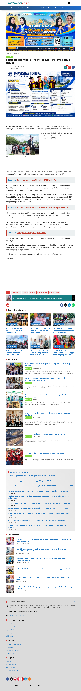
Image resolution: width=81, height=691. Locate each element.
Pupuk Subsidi (55, 292)
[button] (65, 3)
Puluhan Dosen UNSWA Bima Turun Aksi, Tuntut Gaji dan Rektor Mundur (40, 330)
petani (26, 292)
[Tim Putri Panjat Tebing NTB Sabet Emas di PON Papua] (14, 456)
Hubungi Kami (11, 664)
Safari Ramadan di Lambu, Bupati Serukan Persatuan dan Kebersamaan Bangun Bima (45, 379)
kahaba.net (14, 66)
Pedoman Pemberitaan (13, 644)
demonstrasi (16, 292)
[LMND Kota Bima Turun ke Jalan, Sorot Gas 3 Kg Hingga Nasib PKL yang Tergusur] (64, 342)
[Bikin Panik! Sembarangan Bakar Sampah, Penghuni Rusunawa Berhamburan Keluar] (10, 579)
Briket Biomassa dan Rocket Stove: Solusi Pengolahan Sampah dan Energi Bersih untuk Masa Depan (39, 526)
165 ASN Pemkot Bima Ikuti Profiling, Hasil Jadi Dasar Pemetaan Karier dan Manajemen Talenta (39, 514)
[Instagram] (18, 679)
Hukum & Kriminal (12, 630)
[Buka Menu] (69, 3)
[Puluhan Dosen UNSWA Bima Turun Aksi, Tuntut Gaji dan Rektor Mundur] (40, 319)
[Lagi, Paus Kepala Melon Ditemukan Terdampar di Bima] (14, 437)
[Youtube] (22, 679)
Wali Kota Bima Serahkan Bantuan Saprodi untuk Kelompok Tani (15, 330)
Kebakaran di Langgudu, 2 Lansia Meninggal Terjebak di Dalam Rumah (33, 481)
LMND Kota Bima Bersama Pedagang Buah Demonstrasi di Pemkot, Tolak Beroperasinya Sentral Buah (63, 330)
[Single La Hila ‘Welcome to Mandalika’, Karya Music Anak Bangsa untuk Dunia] (14, 418)
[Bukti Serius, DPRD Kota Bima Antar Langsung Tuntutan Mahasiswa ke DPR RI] (40, 342)
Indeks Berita (10, 653)
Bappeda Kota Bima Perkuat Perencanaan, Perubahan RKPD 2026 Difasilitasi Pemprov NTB (40, 486)
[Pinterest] (15, 679)
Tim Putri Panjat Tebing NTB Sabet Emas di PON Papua (44, 453)
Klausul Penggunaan (13, 650)
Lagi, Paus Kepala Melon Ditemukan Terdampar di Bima (45, 434)
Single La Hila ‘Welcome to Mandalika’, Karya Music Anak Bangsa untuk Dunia (48, 414)
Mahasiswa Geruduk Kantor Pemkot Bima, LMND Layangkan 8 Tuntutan (16, 353)
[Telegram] (69, 305)
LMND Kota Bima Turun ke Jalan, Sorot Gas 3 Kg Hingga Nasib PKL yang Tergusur (63, 353)
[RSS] (29, 679)
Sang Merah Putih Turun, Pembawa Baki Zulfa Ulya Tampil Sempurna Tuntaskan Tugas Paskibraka (44, 541)
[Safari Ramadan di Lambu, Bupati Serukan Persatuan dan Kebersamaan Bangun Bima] (14, 383)
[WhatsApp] (73, 305)
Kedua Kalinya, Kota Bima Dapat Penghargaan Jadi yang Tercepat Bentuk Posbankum (39, 503)
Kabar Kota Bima (12, 324)
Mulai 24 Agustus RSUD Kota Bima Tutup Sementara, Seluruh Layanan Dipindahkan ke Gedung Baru (38, 497)
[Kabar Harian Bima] (18, 3)
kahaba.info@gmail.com (17, 615)
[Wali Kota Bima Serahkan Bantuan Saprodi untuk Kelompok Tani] (17, 319)
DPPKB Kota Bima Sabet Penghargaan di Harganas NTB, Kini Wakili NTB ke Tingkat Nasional (45, 588)
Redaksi (8, 661)
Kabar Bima (10, 56)
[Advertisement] (29, 120)
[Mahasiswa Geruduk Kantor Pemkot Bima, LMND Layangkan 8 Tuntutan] (17, 342)
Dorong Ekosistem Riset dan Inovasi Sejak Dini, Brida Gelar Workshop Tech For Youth (38, 508)
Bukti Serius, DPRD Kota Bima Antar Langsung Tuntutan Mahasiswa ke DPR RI (40, 353)
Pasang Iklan (10, 667)
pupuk (33, 292)
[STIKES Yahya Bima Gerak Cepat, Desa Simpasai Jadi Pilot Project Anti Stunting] (14, 368)
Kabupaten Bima (11, 633)
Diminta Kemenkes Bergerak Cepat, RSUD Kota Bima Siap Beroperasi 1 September (37, 520)
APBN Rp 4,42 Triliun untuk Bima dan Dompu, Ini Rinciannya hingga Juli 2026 (43, 569)
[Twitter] (65, 305)
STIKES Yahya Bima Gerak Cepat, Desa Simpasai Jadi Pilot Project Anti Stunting (48, 365)
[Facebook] (61, 305)
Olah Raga (9, 636)
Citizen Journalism (12, 670)
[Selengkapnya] (74, 602)
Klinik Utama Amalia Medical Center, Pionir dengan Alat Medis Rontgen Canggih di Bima (47, 396)
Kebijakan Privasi (11, 647)
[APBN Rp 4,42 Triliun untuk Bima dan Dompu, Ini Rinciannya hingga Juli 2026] (10, 570)
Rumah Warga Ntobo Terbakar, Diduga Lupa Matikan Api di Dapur (31, 476)
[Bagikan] (73, 67)
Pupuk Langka (43, 292)
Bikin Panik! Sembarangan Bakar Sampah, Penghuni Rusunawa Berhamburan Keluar (38, 491)
